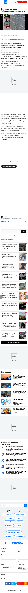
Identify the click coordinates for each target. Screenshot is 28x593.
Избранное (6, 372)
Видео (2, 564)
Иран (14, 5)
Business (3, 554)
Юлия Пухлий (5, 33)
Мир (10, 5)
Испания (20, 521)
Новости (5, 5)
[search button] (25, 505)
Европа (3, 551)
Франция (10, 518)
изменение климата (14, 529)
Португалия (8, 536)
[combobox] (14, 505)
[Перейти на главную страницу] (5, 2)
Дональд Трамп (10, 521)
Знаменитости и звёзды (14, 532)
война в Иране (7, 514)
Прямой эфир (22, 1)
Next (2, 557)
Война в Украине (20, 514)
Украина (18, 525)
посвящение (19, 536)
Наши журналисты (6, 567)
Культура (9, 525)
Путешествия (4, 561)
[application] (14, 22)
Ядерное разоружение (9, 166)
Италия (18, 518)
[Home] (1, 5)
